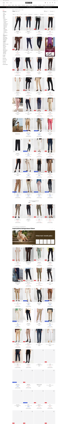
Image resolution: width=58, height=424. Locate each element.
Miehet (7, 2)
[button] (46, 11)
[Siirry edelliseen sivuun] (50, 228)
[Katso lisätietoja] (18, 34)
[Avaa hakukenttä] (46, 5)
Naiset (4, 2)
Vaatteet (16, 9)
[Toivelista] (52, 2)
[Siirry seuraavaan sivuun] (54, 228)
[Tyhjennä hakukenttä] (54, 5)
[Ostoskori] (54, 2)
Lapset (11, 2)
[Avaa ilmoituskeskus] (50, 2)
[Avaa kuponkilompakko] (45, 2)
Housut (20, 9)
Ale (17, 14)
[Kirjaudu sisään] (47, 2)
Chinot (22, 9)
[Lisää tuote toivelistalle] (21, 17)
